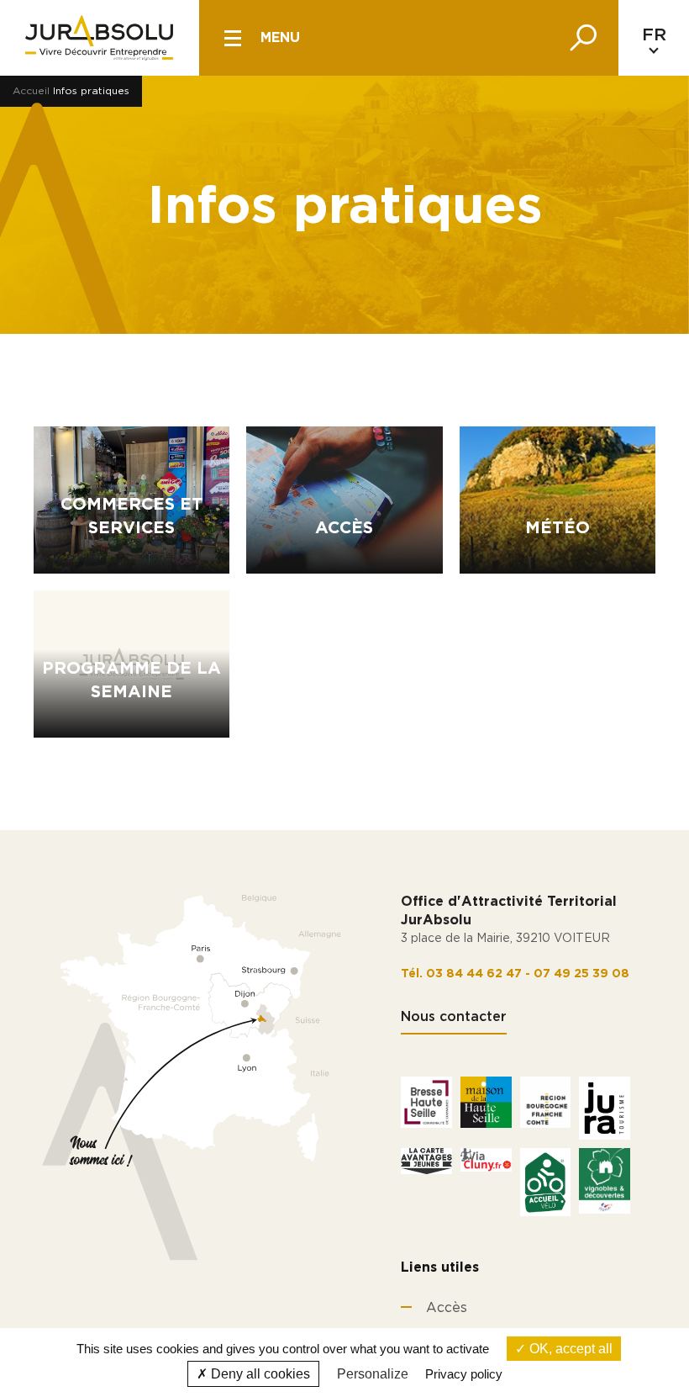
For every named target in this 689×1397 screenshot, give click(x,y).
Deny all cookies (259, 1374)
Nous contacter (454, 1017)
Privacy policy (463, 1374)
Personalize (372, 1374)
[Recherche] (583, 38)
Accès (446, 1308)
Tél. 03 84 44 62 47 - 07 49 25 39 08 (515, 974)
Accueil (31, 91)
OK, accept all (569, 1348)
